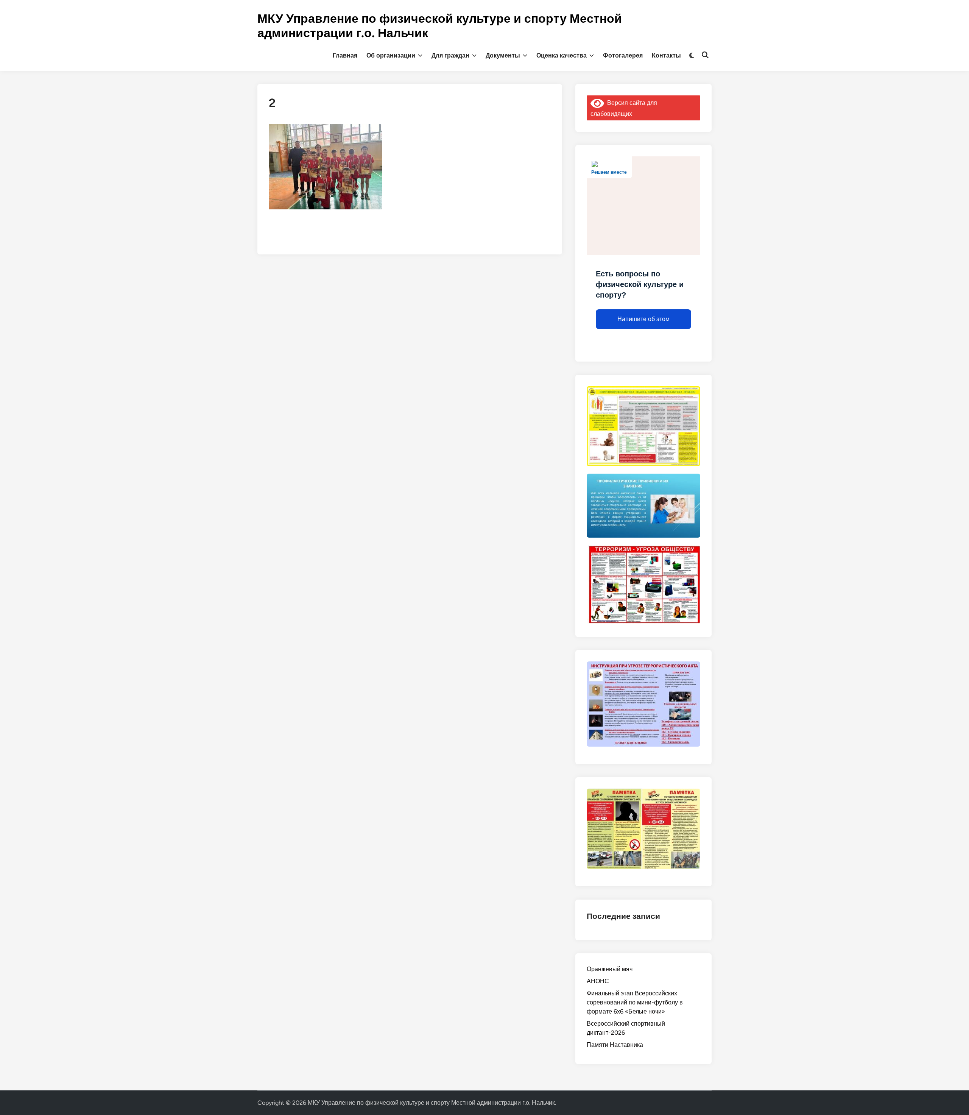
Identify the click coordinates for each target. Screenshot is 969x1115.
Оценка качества (561, 55)
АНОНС (598, 981)
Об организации (390, 55)
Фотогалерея (623, 55)
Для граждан (450, 55)
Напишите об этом (643, 319)
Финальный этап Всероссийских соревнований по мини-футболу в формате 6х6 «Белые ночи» (635, 1002)
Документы (503, 55)
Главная (345, 55)
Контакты (666, 55)
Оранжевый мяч (609, 969)
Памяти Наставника (615, 1044)
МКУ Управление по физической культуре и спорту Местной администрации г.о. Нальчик (431, 1102)
